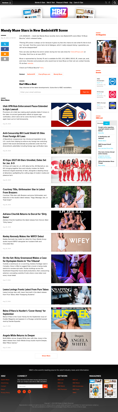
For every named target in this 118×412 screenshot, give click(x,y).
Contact (3, 386)
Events (98, 72)
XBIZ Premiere (62, 389)
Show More (46, 356)
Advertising (4, 383)
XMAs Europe (101, 103)
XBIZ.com (61, 380)
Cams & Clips (78, 2)
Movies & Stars (40, 2)
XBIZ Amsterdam (100, 80)
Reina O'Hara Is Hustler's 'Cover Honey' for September (24, 312)
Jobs (106, 123)
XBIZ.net (99, 118)
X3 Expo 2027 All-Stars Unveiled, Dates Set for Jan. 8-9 (24, 161)
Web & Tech (51, 2)
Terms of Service (78, 407)
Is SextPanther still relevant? (104, 137)
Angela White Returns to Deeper (19, 335)
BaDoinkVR (31, 74)
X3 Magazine (101, 34)
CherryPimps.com (77, 52)
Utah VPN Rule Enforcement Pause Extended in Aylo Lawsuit (25, 107)
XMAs (74, 393)
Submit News (5, 380)
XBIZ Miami (76, 383)
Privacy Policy (5, 393)
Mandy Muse (58, 74)
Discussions (100, 123)
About (3, 389)
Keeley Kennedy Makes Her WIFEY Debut (23, 236)
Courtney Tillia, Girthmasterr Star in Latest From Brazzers (24, 190)
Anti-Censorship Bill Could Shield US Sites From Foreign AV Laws (24, 134)
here (41, 67)
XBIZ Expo (76, 389)
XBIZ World (61, 386)
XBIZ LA (75, 380)
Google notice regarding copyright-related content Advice (106, 129)
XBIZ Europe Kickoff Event (104, 145)
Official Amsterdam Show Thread (106, 162)
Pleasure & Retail (62, 2)
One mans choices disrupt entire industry (106, 153)
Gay (71, 2)
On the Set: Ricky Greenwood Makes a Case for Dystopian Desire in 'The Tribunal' (25, 259)
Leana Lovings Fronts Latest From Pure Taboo (26, 289)
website (30, 63)
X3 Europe (100, 92)
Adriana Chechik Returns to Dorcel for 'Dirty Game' (25, 215)
